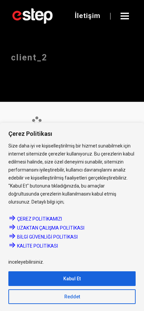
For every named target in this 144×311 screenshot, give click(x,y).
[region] (72, 217)
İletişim (87, 16)
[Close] (137, 128)
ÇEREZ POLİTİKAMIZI (35, 219)
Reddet (72, 296)
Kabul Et (72, 278)
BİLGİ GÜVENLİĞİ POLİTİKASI (43, 237)
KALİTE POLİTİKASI (33, 246)
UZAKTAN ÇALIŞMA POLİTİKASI (46, 228)
